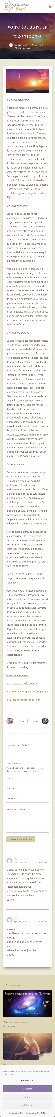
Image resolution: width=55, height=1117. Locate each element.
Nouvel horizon (9, 1065)
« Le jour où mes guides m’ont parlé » (27, 691)
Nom (9, 778)
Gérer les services (26, 1080)
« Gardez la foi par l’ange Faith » (24, 699)
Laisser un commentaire (20, 839)
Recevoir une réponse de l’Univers (15, 1022)
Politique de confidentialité (35, 1113)
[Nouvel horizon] (27, 1046)
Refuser (27, 1097)
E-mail (10, 788)
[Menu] (50, 6)
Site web (10, 798)
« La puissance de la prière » (21, 683)
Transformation (25, 48)
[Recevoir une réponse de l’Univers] (27, 1003)
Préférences (27, 1105)
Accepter (27, 1088)
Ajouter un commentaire (18, 809)
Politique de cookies (15, 1113)
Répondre (43, 863)
